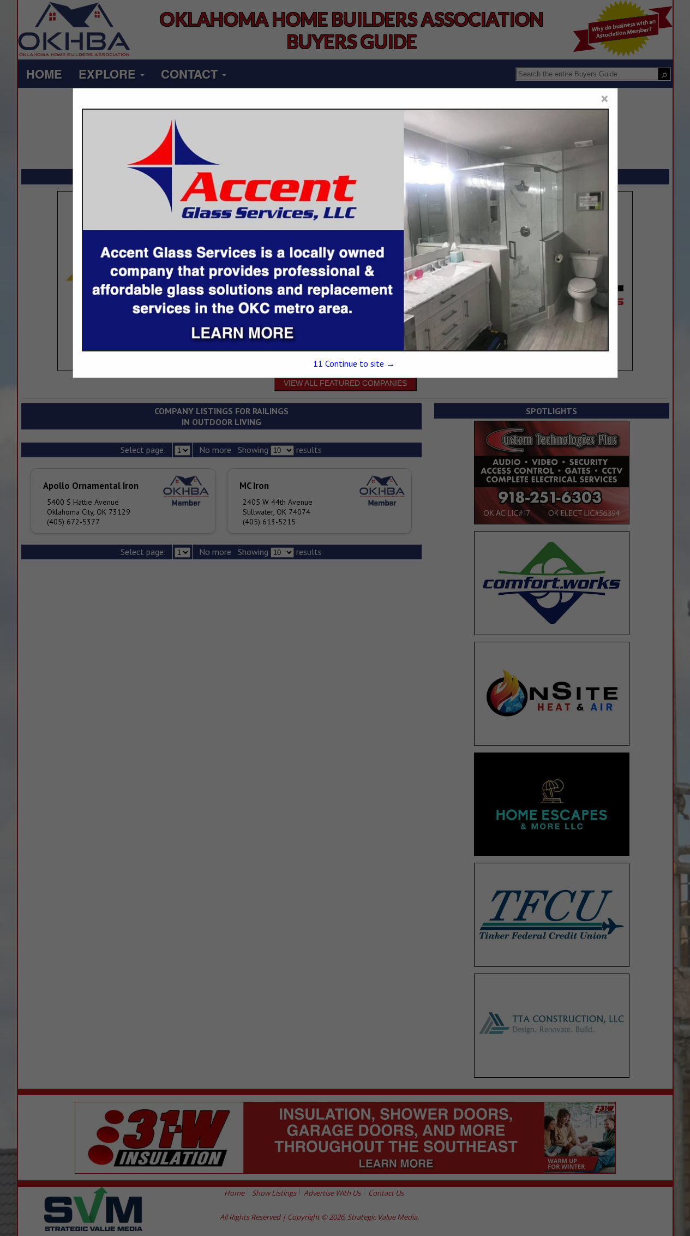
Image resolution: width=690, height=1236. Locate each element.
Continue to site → (354, 363)
